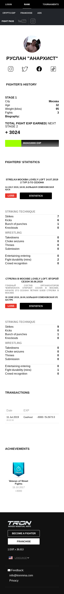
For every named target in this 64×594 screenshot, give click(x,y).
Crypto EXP (9, 12)
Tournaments (51, 4)
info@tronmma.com (21, 575)
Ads (39, 12)
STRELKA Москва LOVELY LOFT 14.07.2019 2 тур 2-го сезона (32, 181)
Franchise (26, 12)
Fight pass (8, 21)
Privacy (13, 580)
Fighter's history (21, 84)
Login (8, 4)
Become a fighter (24, 533)
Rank (27, 4)
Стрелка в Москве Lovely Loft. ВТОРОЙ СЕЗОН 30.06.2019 (32, 280)
